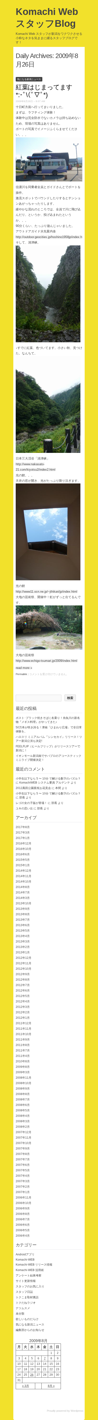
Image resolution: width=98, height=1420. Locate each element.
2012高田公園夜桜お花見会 (33, 788)
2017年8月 (23, 827)
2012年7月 (23, 985)
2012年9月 (23, 974)
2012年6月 (23, 990)
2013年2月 (23, 947)
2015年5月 (23, 859)
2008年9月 (23, 1088)
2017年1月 (23, 838)
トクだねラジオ (26, 1302)
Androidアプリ (25, 1254)
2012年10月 (23, 968)
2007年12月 (23, 1132)
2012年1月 (23, 1017)
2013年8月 (23, 914)
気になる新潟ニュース (29, 79)
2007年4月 (23, 1175)
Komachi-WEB (25, 1259)
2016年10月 (23, 849)
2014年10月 (23, 881)
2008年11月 (23, 1077)
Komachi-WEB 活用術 (30, 1270)
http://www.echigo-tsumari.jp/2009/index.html (46, 661)
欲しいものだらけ (27, 1319)
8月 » (51, 1386)
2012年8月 (23, 979)
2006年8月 (23, 1214)
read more (24, 668)
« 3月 (25, 1386)
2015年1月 (23, 865)
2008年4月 (23, 1116)
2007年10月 (23, 1143)
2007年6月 (23, 1165)
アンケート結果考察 (28, 1275)
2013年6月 (23, 925)
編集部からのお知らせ (30, 1330)
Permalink (21, 674)
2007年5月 (23, 1170)
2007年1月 (23, 1192)
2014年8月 (23, 887)
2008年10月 (23, 1083)
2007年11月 (23, 1137)
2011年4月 (23, 1056)
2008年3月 (23, 1121)
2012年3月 (23, 1007)
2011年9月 (23, 1039)
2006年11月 (23, 1197)
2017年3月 (23, 832)
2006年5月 (23, 1230)
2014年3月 (23, 898)
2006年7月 (23, 1219)
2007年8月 (23, 1154)
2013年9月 (23, 909)
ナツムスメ (23, 1308)
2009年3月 (23, 1072)
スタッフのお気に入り (30, 1286)
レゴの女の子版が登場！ (31, 803)
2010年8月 (23, 1061)
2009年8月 (23, 1066)
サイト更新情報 (26, 1281)
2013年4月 (23, 936)
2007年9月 (23, 1148)
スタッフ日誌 (24, 1292)
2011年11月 (23, 1028)
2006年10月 (23, 1203)
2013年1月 (23, 952)
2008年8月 (23, 1094)
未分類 (20, 1313)
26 (32, 1374)
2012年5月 (23, 996)
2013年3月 (23, 941)
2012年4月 (23, 1001)
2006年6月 (23, 1224)
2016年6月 (23, 854)
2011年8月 (23, 1045)
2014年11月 (23, 876)
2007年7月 (23, 1159)
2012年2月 (23, 1012)
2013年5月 (23, 930)
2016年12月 (23, 843)
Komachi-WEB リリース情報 (34, 1264)
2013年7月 (23, 919)
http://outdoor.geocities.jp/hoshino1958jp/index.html (51, 237)
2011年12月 (23, 1023)
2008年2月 (23, 1126)
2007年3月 (23, 1181)
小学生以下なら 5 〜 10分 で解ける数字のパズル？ (48, 778)
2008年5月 (23, 1110)
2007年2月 (23, 1186)
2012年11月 (23, 963)
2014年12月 (23, 870)
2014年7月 (23, 892)
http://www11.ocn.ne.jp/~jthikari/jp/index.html (46, 591)
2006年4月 (23, 1235)
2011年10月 (23, 1034)
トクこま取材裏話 (27, 1297)
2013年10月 (23, 903)
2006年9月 (23, 1208)
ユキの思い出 (24, 808)
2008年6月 (23, 1105)
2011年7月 (23, 1050)
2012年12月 (23, 958)
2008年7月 (23, 1099)
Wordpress (77, 1410)
